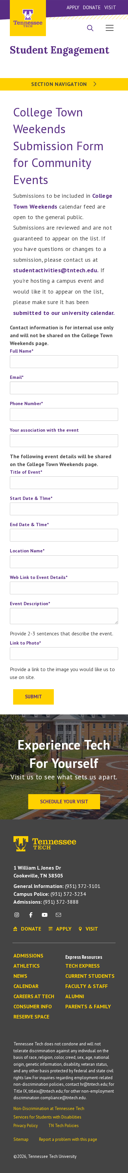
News (20, 976)
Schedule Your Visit (64, 801)
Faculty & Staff (86, 986)
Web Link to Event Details (38, 577)
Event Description (30, 604)
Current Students (90, 976)
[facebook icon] (30, 917)
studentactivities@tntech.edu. (55, 270)
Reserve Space (31, 1017)
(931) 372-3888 (46, 901)
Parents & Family (88, 1007)
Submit (33, 696)
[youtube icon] (45, 917)
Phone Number (26, 403)
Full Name (21, 351)
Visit (110, 7)
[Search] (90, 28)
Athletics (26, 966)
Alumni (74, 996)
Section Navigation (59, 84)
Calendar (25, 986)
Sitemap (21, 1139)
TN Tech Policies (63, 1125)
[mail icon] (58, 917)
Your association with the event (44, 430)
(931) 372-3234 (49, 894)
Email (16, 377)
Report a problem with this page (68, 1139)
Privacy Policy (25, 1125)
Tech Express (82, 966)
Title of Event (26, 472)
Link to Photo (25, 643)
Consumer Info (32, 1007)
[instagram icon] (18, 917)
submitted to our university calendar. (64, 313)
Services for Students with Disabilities (47, 1117)
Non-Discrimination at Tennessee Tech (48, 1108)
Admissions (28, 956)
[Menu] (110, 27)
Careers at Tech (33, 996)
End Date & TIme (29, 524)
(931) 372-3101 (56, 886)
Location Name (27, 551)
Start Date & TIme (31, 498)
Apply (73, 7)
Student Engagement (59, 50)
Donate (91, 7)
